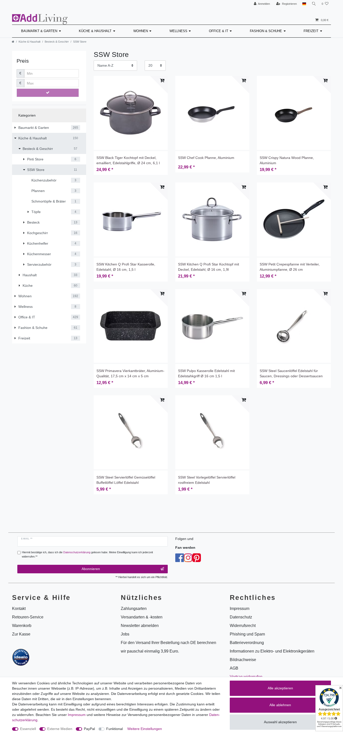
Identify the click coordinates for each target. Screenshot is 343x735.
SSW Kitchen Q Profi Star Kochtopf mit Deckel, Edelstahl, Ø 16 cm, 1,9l (208, 266)
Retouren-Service (27, 617)
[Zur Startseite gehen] (13, 41)
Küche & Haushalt (95, 31)
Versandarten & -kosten (141, 617)
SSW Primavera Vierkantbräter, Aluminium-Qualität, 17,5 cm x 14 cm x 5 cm (130, 373)
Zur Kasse (21, 634)
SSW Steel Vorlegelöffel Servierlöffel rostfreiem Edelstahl (206, 480)
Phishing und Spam (247, 634)
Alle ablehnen (280, 705)
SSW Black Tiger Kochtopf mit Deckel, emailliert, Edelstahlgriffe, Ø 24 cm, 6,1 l (128, 160)
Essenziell (28, 729)
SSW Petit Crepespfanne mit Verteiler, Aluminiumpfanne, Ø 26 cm (290, 266)
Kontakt (19, 608)
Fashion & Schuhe (266, 31)
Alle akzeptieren (280, 688)
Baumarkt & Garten (39, 31)
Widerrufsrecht (243, 625)
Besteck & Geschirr (57, 41)
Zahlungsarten (134, 608)
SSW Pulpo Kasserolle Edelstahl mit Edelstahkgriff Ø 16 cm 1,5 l (206, 373)
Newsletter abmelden (140, 625)
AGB (234, 668)
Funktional (114, 729)
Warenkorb (21, 625)
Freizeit (311, 31)
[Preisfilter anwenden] (48, 92)
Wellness (178, 31)
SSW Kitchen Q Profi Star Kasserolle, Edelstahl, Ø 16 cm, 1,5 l (125, 266)
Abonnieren (91, 569)
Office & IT (218, 31)
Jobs (125, 634)
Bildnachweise (243, 660)
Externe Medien (59, 729)
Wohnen (140, 31)
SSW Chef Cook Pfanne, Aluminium (206, 158)
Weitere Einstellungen (144, 729)
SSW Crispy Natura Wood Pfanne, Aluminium (287, 160)
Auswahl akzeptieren (280, 722)
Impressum (77, 715)
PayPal (89, 729)
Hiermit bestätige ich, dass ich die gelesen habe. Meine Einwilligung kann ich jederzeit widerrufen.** (87, 554)
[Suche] (314, 4)
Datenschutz (241, 617)
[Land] (304, 4)
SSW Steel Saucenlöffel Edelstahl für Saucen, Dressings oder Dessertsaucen (291, 373)
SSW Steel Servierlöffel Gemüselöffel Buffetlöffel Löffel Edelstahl (125, 480)
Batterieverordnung (247, 642)
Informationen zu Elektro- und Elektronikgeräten (272, 651)
